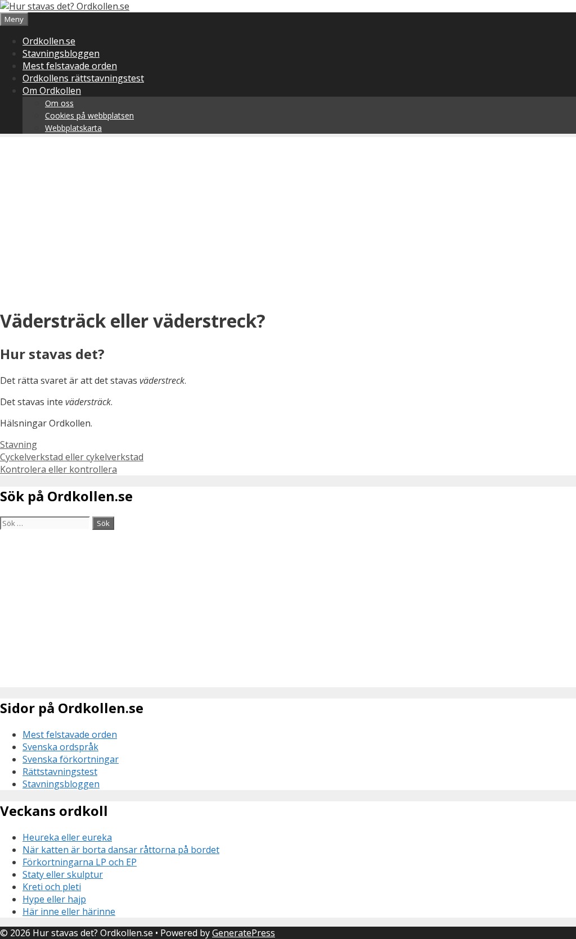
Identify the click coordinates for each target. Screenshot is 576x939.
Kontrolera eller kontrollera (58, 469)
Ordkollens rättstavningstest (83, 78)
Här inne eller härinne (68, 911)
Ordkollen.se (48, 41)
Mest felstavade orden (69, 66)
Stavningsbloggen (61, 53)
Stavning (18, 444)
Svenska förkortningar (70, 759)
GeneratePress (243, 933)
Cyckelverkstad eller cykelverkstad (71, 457)
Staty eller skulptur (62, 874)
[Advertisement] (288, 215)
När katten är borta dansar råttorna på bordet (120, 849)
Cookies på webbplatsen (89, 115)
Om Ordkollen (51, 90)
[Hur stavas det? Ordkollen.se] (64, 6)
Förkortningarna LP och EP (79, 862)
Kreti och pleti (51, 887)
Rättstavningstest (59, 771)
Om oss (59, 103)
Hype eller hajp (54, 899)
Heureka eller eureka (67, 837)
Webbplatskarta (73, 128)
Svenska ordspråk (60, 747)
